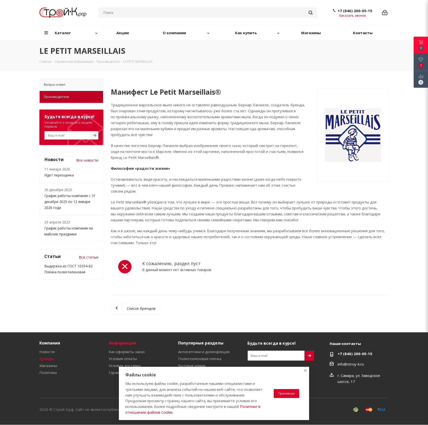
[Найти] (311, 13)
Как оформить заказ (127, 351)
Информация (122, 343)
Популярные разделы (200, 343)
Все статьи (88, 257)
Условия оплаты (123, 358)
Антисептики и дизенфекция (204, 351)
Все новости (87, 160)
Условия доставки (124, 365)
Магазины (48, 365)
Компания (49, 343)
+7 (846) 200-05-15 (355, 10)
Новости (47, 351)
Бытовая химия (191, 365)
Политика (48, 372)
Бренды (46, 358)
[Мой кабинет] (384, 13)
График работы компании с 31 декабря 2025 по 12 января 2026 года (70, 201)
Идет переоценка (59, 175)
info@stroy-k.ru (351, 364)
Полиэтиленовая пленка (199, 358)
